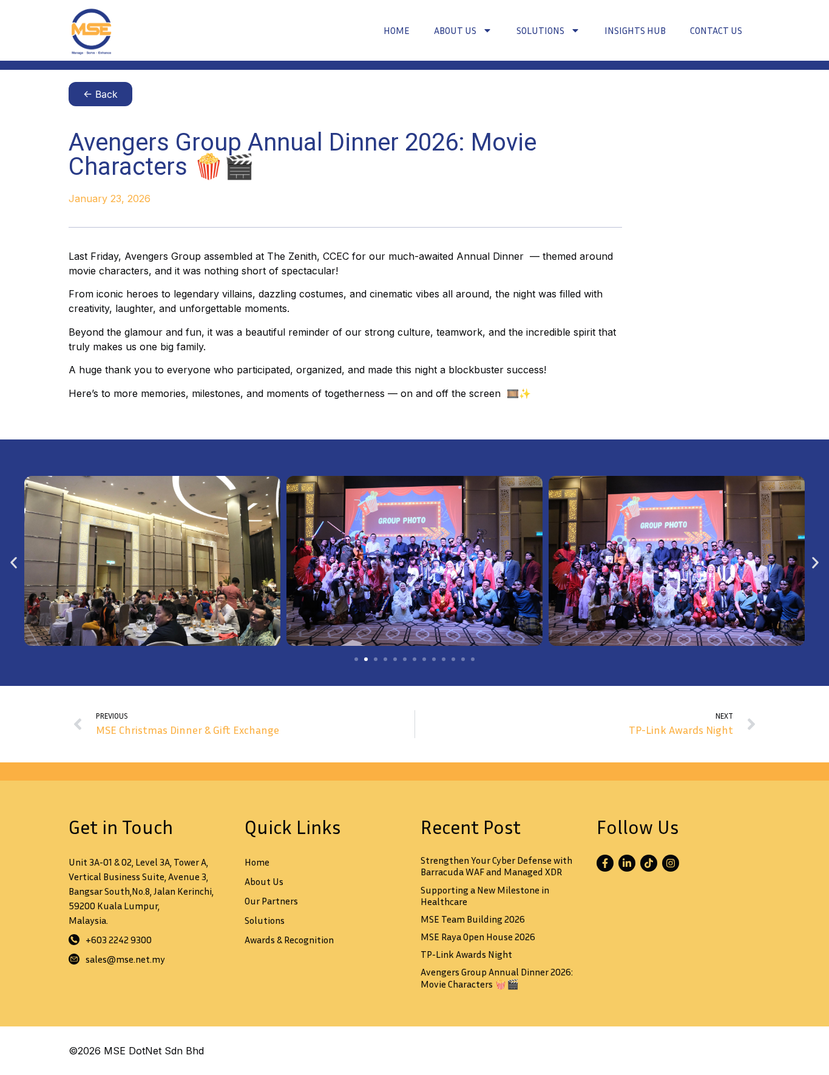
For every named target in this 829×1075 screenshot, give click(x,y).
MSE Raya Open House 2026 (478, 937)
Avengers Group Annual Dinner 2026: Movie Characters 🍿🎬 (497, 977)
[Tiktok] (648, 863)
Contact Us (716, 30)
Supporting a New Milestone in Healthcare (485, 895)
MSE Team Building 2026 (473, 919)
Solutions (540, 30)
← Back (100, 94)
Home (397, 30)
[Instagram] (670, 863)
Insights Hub (635, 30)
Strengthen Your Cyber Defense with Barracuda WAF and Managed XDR (496, 866)
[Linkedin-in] (626, 863)
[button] (13, 562)
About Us (455, 30)
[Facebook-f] (605, 863)
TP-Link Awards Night (466, 954)
